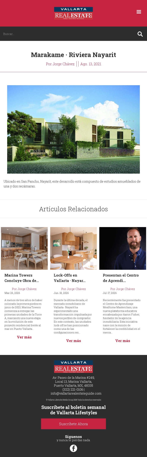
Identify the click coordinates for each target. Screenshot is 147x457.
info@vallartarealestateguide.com (76, 393)
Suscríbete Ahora (73, 423)
